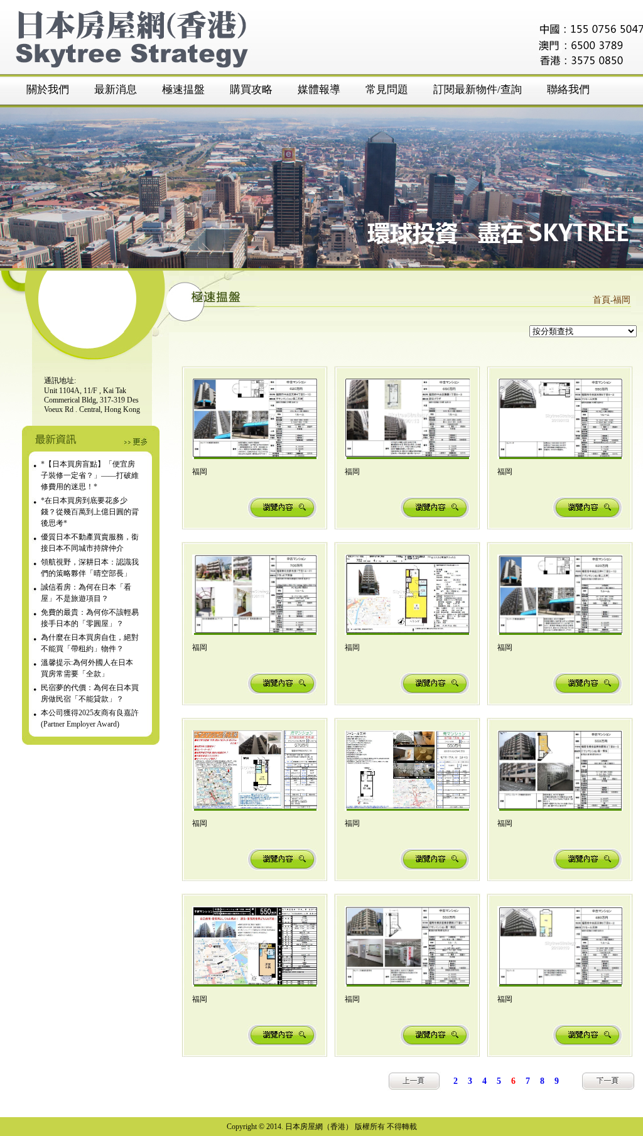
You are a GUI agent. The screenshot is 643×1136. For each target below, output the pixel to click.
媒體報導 (319, 89)
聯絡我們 (568, 89)
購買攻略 (251, 89)
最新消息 (115, 89)
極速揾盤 (183, 89)
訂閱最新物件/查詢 (477, 89)
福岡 (621, 300)
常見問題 (386, 89)
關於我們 (47, 89)
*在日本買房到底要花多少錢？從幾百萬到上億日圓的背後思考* (90, 511)
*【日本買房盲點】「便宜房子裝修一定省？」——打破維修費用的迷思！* (90, 475)
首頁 (601, 300)
